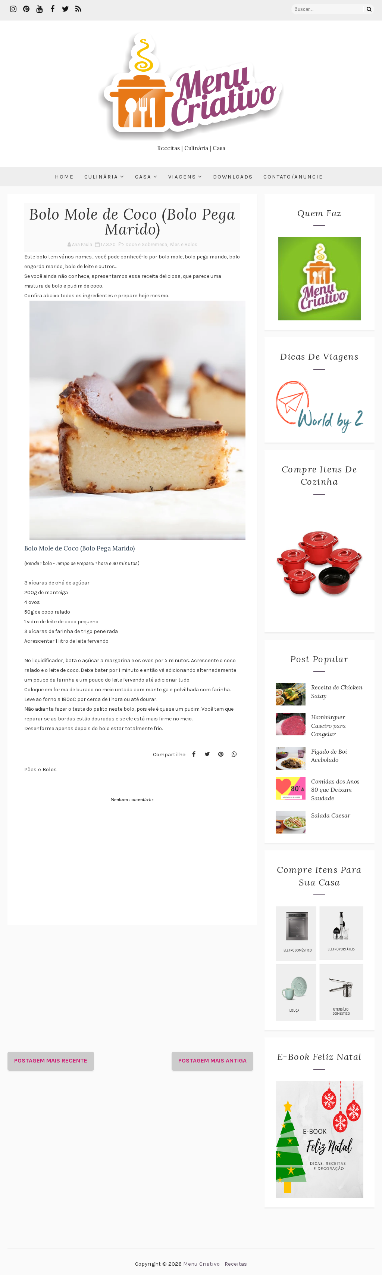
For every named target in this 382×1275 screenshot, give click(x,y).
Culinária (101, 176)
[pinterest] (26, 9)
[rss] (78, 9)
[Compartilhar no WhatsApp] (234, 754)
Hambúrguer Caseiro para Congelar (328, 725)
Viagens (182, 176)
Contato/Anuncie (293, 176)
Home (64, 176)
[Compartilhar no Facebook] (194, 754)
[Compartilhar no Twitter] (207, 754)
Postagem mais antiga (212, 1060)
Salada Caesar (330, 815)
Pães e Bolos (183, 244)
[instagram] (13, 9)
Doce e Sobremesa (146, 244)
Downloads (233, 176)
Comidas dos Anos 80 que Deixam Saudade (335, 790)
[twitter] (65, 9)
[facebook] (52, 9)
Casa (143, 176)
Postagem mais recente (50, 1060)
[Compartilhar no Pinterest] (220, 754)
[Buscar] (369, 9)
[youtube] (39, 9)
